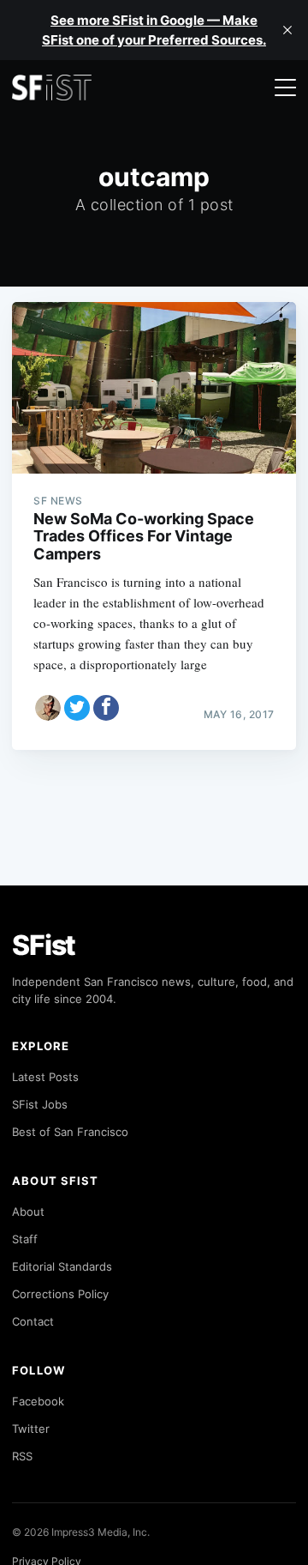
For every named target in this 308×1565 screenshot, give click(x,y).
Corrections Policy (60, 1294)
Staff (25, 1239)
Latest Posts (45, 1077)
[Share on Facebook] (106, 707)
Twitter (31, 1428)
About (28, 1211)
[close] (287, 30)
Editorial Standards (62, 1266)
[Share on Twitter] (77, 707)
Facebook (38, 1401)
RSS (22, 1456)
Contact (33, 1321)
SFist (43, 945)
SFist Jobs (40, 1104)
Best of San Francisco (70, 1132)
